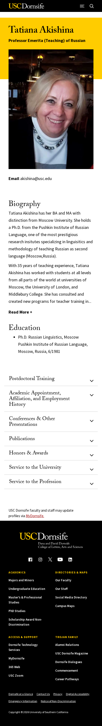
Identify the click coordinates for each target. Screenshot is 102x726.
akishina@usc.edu (36, 178)
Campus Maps (64, 606)
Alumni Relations (67, 645)
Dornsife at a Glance (21, 694)
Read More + (20, 312)
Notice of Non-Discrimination (58, 701)
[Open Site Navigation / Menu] (82, 6)
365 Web (14, 667)
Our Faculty (63, 580)
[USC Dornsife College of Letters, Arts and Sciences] (26, 7)
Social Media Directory (71, 597)
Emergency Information (23, 701)
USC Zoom (16, 676)
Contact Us (43, 694)
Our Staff (61, 589)
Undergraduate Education (27, 589)
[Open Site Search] (91, 6)
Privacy (57, 694)
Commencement (66, 671)
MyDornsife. (35, 516)
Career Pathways (67, 679)
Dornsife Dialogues (68, 662)
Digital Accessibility (77, 694)
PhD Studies (17, 611)
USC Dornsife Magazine (71, 653)
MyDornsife (16, 658)
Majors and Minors (21, 580)
